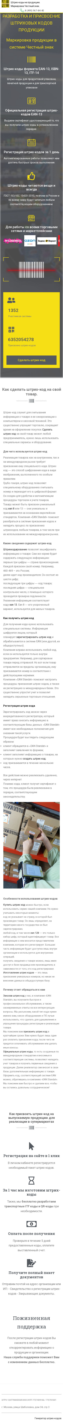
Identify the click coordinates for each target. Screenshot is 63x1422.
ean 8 (11, 508)
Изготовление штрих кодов (18, 972)
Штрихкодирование (15, 549)
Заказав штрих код (14, 995)
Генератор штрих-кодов (48, 1418)
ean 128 (35, 932)
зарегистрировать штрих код (33, 637)
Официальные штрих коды (18, 1051)
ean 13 (13, 604)
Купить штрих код (14, 904)
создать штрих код (34, 758)
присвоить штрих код (35, 1031)
